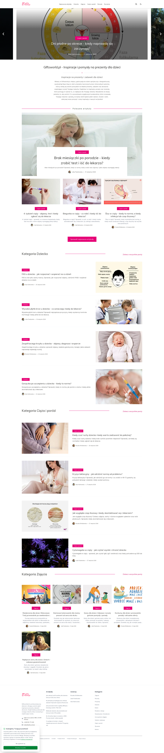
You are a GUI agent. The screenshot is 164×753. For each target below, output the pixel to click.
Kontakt (54, 738)
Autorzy (73, 692)
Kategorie (98, 692)
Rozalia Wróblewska (76, 695)
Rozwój (99, 4)
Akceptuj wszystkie (20, 748)
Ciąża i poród (91, 4)
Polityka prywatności (44, 738)
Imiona (97, 729)
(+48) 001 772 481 (29, 722)
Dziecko (76, 4)
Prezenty (97, 701)
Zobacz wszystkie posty (132, 254)
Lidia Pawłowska (75, 698)
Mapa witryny (82, 738)
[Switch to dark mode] (140, 4)
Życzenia (107, 4)
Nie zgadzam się (20, 743)
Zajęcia (83, 4)
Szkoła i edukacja (100, 720)
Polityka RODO (61, 738)
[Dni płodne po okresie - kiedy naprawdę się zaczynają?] (82, 34)
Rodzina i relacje (99, 711)
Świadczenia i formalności (102, 714)
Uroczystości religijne (101, 717)
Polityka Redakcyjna (72, 738)
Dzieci (96, 708)
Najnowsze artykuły (65, 4)
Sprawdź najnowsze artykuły (82, 239)
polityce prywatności (26, 739)
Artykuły (49, 692)
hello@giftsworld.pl (29, 725)
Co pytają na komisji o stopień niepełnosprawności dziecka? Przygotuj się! (57, 723)
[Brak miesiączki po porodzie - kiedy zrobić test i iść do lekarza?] (82, 144)
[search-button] (136, 4)
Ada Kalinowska (75, 701)
